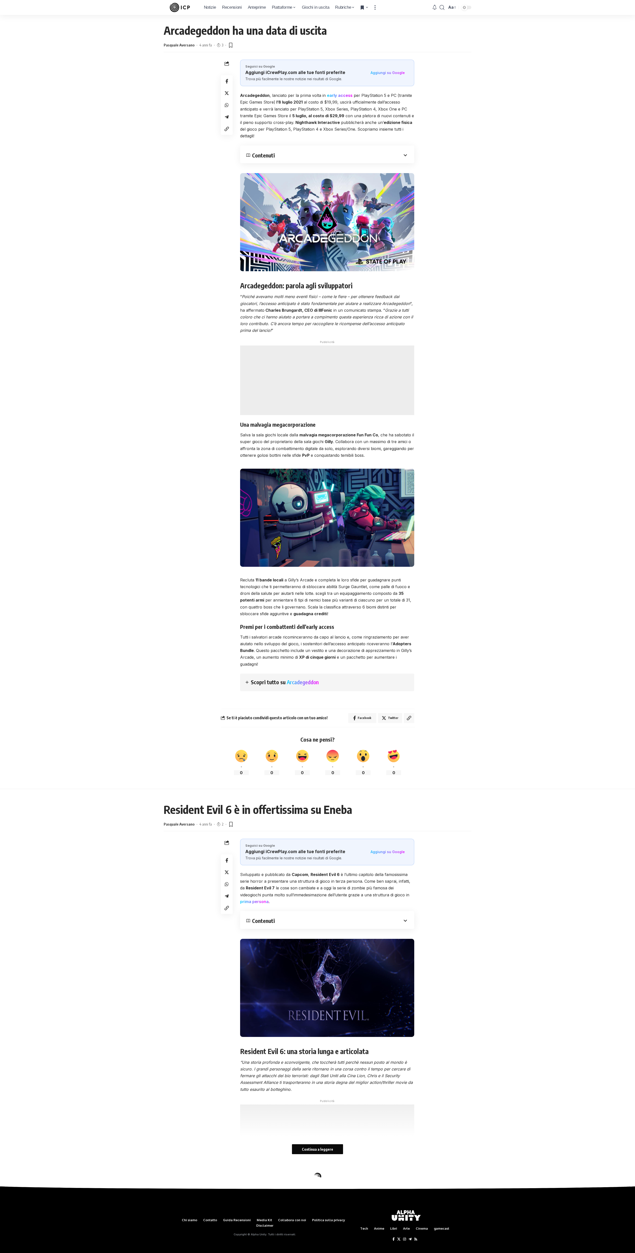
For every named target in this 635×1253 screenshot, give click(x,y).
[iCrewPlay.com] (180, 7)
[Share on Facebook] (227, 81)
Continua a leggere (317, 1149)
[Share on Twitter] (227, 93)
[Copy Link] (227, 129)
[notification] (434, 7)
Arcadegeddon (303, 682)
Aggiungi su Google (388, 73)
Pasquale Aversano (179, 45)
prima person (253, 901)
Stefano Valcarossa (179, 1199)
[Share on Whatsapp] (227, 105)
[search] (442, 7)
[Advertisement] (327, 380)
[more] (375, 7)
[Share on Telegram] (227, 117)
